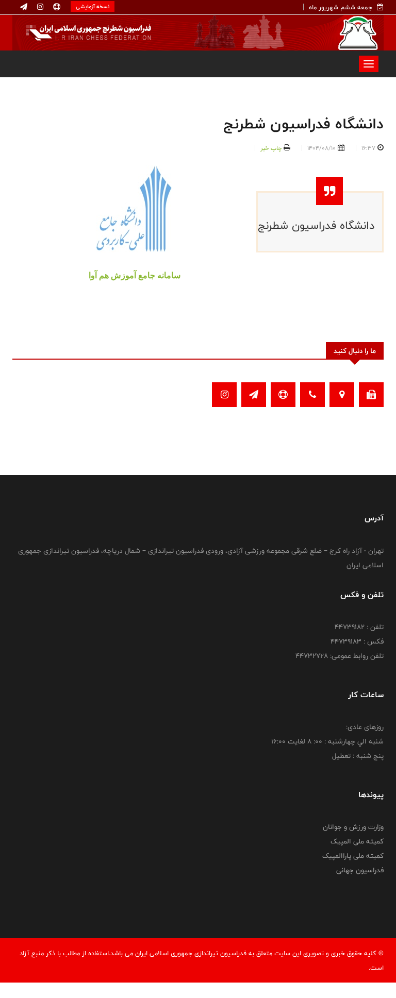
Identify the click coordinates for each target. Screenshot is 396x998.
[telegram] (23, 7)
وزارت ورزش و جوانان (353, 827)
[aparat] (55, 7)
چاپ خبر (271, 148)
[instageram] (39, 7)
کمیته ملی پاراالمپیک (353, 856)
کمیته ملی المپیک (357, 841)
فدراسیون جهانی (360, 870)
